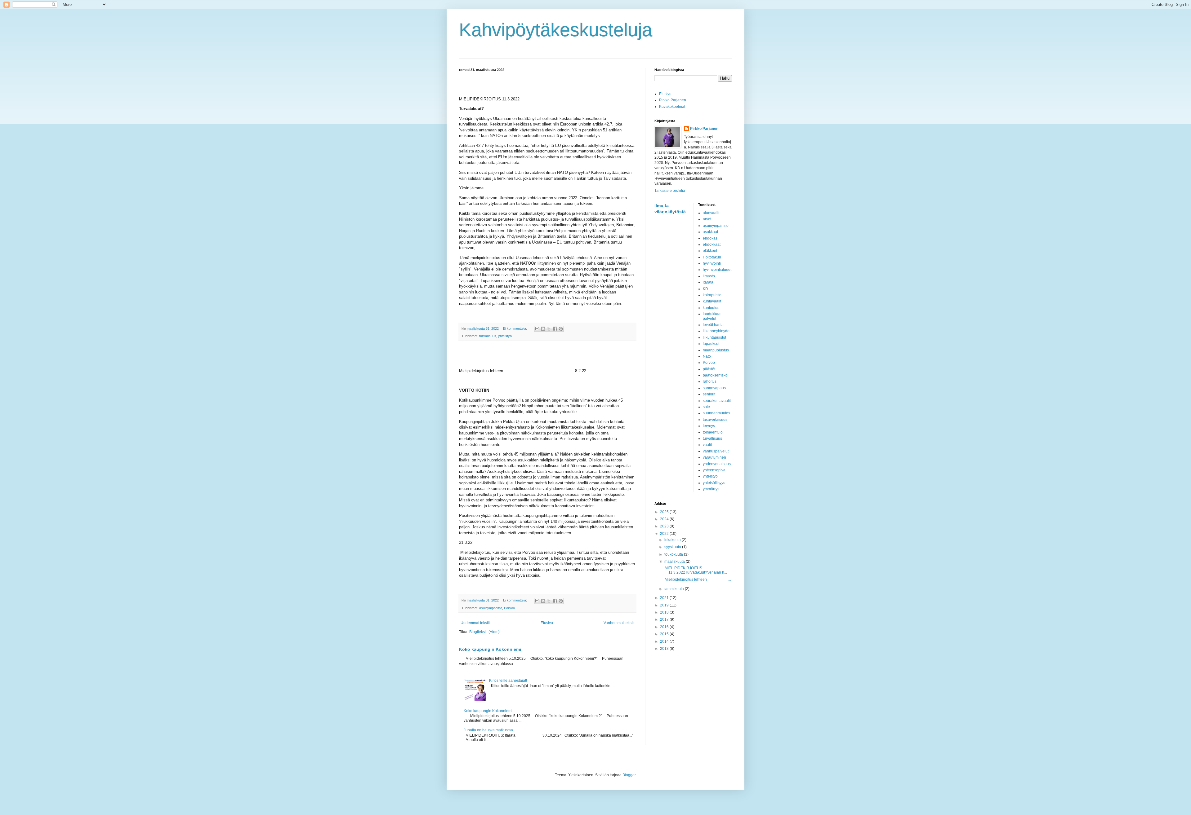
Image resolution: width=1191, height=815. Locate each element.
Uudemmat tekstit (475, 623)
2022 (665, 533)
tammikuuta (674, 589)
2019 (665, 605)
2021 (665, 598)
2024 (665, 519)
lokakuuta (673, 540)
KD (705, 289)
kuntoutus (711, 308)
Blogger (629, 775)
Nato (707, 356)
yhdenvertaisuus (717, 464)
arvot (707, 219)
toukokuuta (674, 554)
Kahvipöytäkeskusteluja (555, 30)
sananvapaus (714, 388)
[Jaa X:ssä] (549, 329)
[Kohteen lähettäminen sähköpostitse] (537, 329)
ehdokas (710, 238)
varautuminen (714, 457)
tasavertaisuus (715, 419)
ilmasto (709, 276)
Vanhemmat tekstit (619, 623)
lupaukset (711, 343)
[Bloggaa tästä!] (543, 329)
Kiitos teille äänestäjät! (508, 680)
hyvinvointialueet (717, 269)
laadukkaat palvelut (712, 316)
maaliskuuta (675, 561)
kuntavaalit (712, 301)
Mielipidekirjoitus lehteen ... (697, 579)
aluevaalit (711, 213)
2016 (665, 627)
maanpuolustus (716, 350)
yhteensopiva (714, 470)
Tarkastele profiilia (669, 190)
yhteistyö (505, 336)
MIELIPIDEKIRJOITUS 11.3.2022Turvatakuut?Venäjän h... (695, 570)
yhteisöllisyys (714, 483)
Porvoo (509, 608)
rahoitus (709, 381)
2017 (665, 619)
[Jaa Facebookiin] (555, 329)
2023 (665, 526)
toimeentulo (713, 432)
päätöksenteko (715, 375)
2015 (665, 634)
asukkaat (710, 232)
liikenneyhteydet (716, 331)
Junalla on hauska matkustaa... (490, 730)
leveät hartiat (714, 325)
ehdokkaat (711, 244)
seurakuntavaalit (717, 401)
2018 (665, 612)
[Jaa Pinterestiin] (561, 329)
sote (706, 407)
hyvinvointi (712, 263)
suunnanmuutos (716, 413)
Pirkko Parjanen (672, 100)
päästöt (709, 369)
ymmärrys (711, 489)
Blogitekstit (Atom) (484, 632)
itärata (708, 282)
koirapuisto (712, 295)
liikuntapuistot (714, 337)
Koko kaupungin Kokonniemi (490, 649)
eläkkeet (710, 251)
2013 (665, 648)
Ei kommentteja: (515, 328)
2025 (665, 512)
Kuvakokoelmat (672, 106)
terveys (709, 426)
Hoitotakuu (712, 257)
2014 (665, 641)
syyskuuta (673, 547)
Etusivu (547, 623)
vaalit (707, 445)
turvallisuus (487, 336)
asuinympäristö (490, 608)
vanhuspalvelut (716, 451)
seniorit (709, 394)
